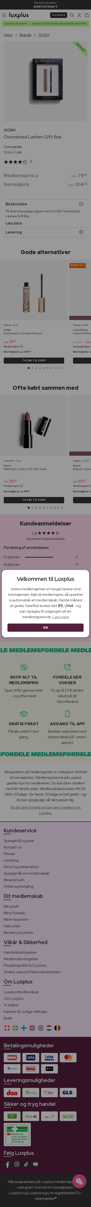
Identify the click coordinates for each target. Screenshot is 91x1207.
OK (45, 627)
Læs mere (60, 616)
